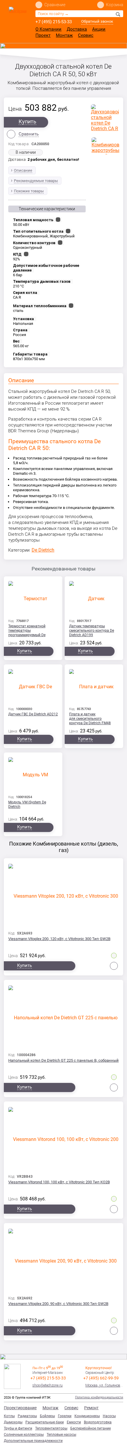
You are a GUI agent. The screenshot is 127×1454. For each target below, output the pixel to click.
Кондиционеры (87, 1416)
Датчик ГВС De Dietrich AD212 (33, 714)
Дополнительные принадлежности (33, 1441)
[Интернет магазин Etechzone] (18, 20)
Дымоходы (13, 1422)
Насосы (109, 1416)
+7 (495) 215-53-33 (53, 21)
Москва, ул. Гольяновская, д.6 (104, 1385)
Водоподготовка (98, 1422)
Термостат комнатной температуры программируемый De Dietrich (26, 631)
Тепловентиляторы (51, 1428)
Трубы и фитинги (18, 1428)
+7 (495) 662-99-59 (101, 1378)
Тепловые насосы (61, 1435)
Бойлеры (47, 1416)
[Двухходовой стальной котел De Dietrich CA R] (105, 117)
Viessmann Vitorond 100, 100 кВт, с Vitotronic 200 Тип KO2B (59, 1182)
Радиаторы (27, 1416)
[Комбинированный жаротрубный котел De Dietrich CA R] (105, 145)
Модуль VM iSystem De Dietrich (27, 804)
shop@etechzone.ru (47, 1385)
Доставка (77, 29)
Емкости (74, 1422)
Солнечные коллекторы (24, 1435)
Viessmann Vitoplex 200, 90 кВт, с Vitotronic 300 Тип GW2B (58, 1303)
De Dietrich (43, 550)
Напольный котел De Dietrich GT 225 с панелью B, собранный (63, 1060)
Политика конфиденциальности (99, 1397)
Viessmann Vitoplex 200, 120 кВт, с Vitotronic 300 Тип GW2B (59, 939)
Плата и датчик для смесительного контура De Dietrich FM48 (90, 718)
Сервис (85, 35)
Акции (98, 29)
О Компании (48, 29)
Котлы (9, 1416)
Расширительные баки (44, 1422)
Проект (43, 35)
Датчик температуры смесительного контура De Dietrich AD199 (91, 630)
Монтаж (64, 35)
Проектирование (20, 1407)
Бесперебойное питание (90, 1428)
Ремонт (91, 1407)
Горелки (64, 1416)
